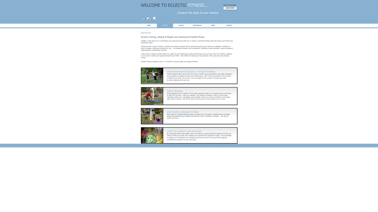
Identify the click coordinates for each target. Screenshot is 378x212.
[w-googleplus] (151, 20)
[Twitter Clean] (147, 18)
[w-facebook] (144, 20)
